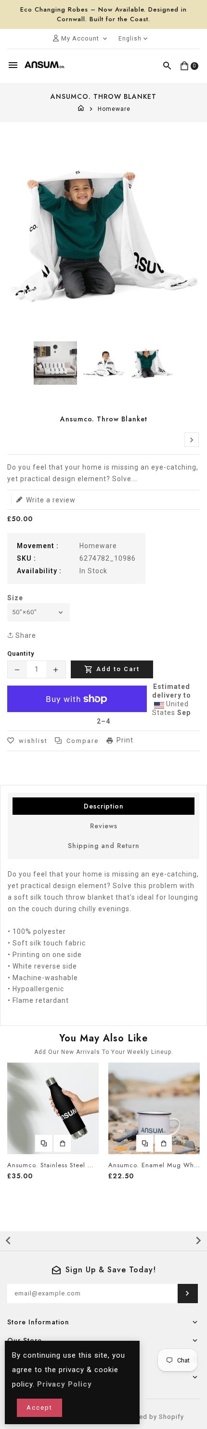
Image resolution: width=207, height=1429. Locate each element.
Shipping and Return (104, 845)
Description (104, 806)
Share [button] (24, 635)
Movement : (38, 546)
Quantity (20, 653)
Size (15, 598)
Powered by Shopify (151, 1416)
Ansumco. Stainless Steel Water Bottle (53, 1165)
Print (124, 740)
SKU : (26, 558)
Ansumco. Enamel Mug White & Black (154, 1165)
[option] (55, 363)
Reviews (103, 826)
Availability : (39, 571)
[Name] (188, 1293)
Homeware (114, 109)
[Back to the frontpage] (81, 109)
